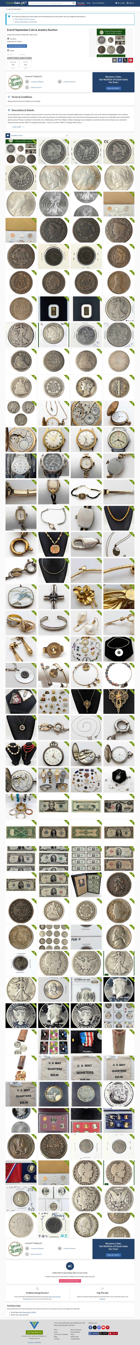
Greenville (21, 1315)
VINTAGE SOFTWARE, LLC (39, 1336)
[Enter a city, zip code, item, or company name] (73, 3)
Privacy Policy (75, 1332)
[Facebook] (90, 1327)
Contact (56, 1339)
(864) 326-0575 (36, 87)
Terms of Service (76, 1330)
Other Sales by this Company (25, 19)
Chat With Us (36, 1332)
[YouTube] (103, 1327)
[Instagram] (99, 1327)
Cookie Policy (75, 1339)
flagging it (102, 1299)
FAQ (55, 1330)
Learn (56, 1332)
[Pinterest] (108, 1327)
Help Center (75, 1336)
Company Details (69, 82)
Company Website (37, 82)
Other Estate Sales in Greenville (26, 22)
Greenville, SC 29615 (29, 1312)
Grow (61, 1334)
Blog (55, 1336)
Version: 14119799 (34, 1342)
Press (72, 1334)
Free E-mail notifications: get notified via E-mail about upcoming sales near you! (69, 1324)
